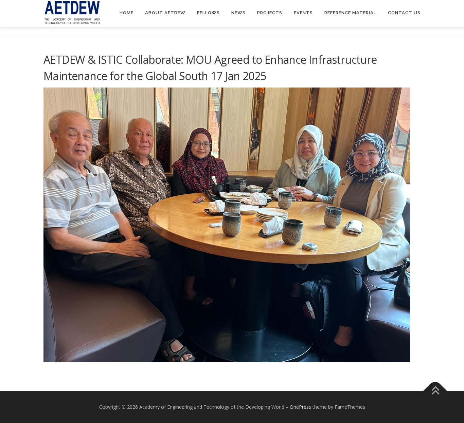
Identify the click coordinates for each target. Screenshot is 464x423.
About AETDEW (165, 12)
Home (126, 12)
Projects (269, 12)
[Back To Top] (435, 391)
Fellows (208, 12)
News (238, 12)
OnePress (300, 407)
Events (303, 12)
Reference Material (350, 12)
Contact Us (404, 12)
